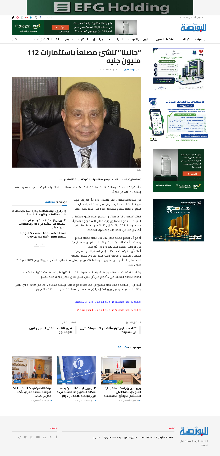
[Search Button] (15, 39)
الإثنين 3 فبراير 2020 (108, 69)
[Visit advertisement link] (110, 7)
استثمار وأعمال (102, 39)
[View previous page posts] (42, 244)
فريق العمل (130, 437)
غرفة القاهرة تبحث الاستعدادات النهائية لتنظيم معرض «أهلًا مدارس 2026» (43, 234)
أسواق (17, 381)
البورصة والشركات (138, 39)
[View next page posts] (36, 244)
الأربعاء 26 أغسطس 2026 (84, 400)
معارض (69, 39)
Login (48, 17)
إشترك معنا (146, 437)
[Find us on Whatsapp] (22, 17)
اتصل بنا (96, 437)
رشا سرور (129, 69)
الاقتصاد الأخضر (51, 39)
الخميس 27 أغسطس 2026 (128, 400)
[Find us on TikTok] (13, 18)
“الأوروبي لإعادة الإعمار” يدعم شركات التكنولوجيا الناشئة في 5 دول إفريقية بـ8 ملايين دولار (42, 224)
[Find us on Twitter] (36, 17)
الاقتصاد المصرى (165, 39)
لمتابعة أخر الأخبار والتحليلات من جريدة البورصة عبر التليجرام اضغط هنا (108, 310)
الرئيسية (202, 39)
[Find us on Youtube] (26, 17)
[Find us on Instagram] (17, 17)
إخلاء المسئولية (112, 437)
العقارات (83, 39)
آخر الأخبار (185, 39)
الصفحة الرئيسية (164, 437)
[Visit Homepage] (194, 27)
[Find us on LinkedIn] (31, 17)
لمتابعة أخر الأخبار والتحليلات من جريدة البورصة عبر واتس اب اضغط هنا (108, 302)
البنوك (119, 39)
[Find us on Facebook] (40, 17)
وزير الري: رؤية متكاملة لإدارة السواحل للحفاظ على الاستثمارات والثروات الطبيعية (39, 212)
